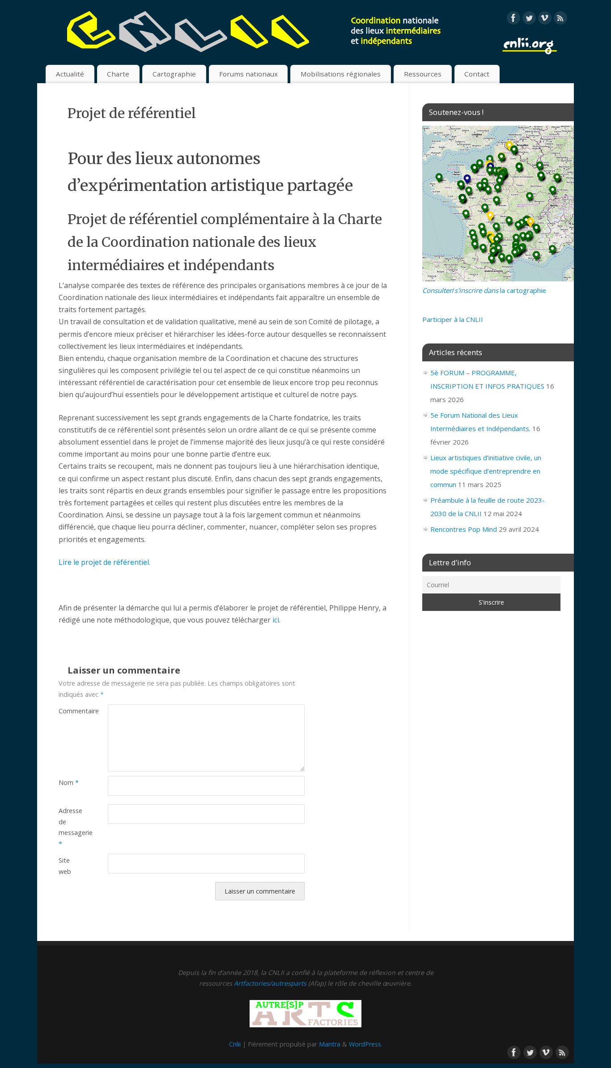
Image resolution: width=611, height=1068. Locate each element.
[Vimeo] (545, 19)
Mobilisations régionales (341, 73)
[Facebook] (513, 19)
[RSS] (560, 19)
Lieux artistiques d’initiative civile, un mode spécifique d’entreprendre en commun (485, 471)
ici (275, 620)
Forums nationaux (248, 73)
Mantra (329, 1044)
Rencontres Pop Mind (463, 529)
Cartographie (174, 73)
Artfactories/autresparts (270, 983)
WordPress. (365, 1044)
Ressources (422, 73)
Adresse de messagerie (71, 827)
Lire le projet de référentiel (104, 562)
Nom (69, 782)
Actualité (70, 73)
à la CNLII (452, 319)
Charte (118, 73)
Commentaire (71, 711)
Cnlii (235, 1044)
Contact (476, 73)
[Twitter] (529, 19)
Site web (65, 865)
